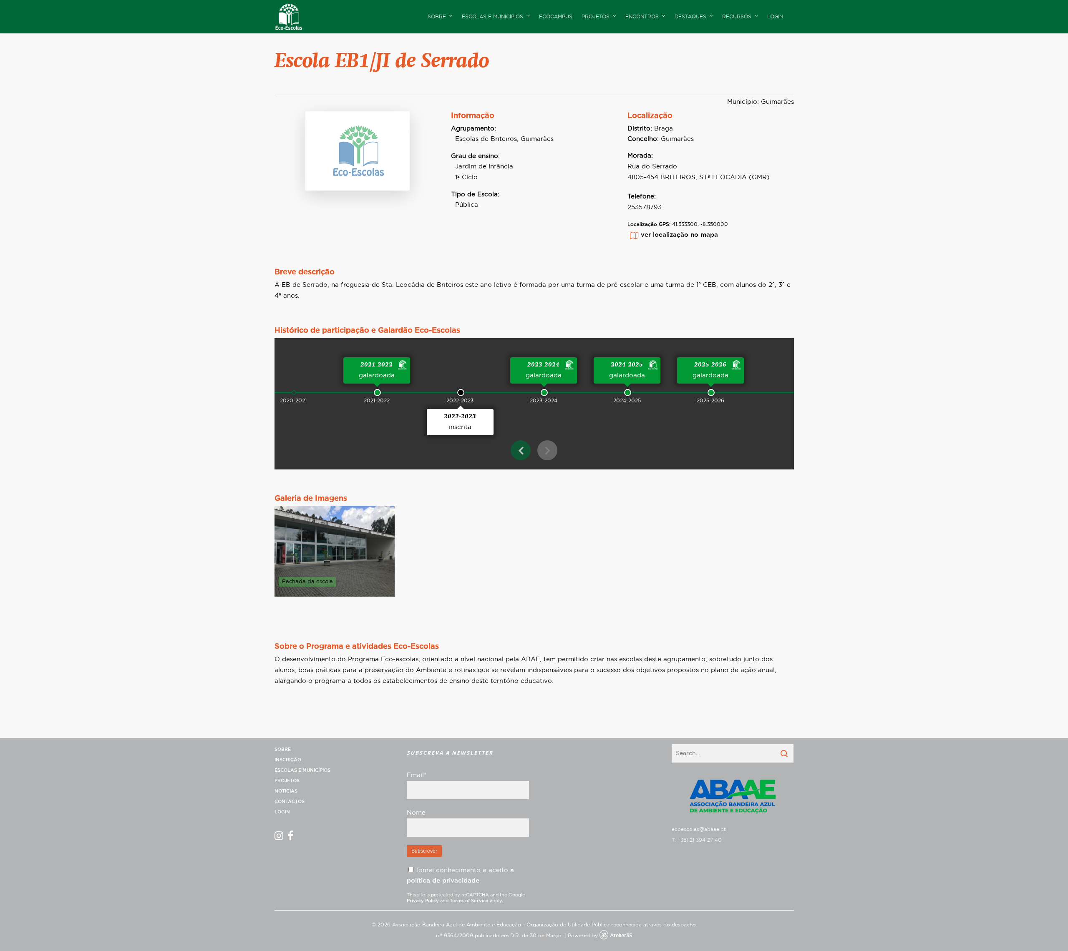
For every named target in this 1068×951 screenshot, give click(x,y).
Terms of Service (469, 900)
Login (775, 16)
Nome (416, 813)
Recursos (736, 16)
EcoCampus (555, 16)
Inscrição (288, 760)
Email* (416, 775)
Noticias (286, 791)
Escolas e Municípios (302, 770)
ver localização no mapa (679, 235)
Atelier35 (621, 935)
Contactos (290, 801)
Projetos (287, 780)
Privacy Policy (423, 900)
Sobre (283, 749)
